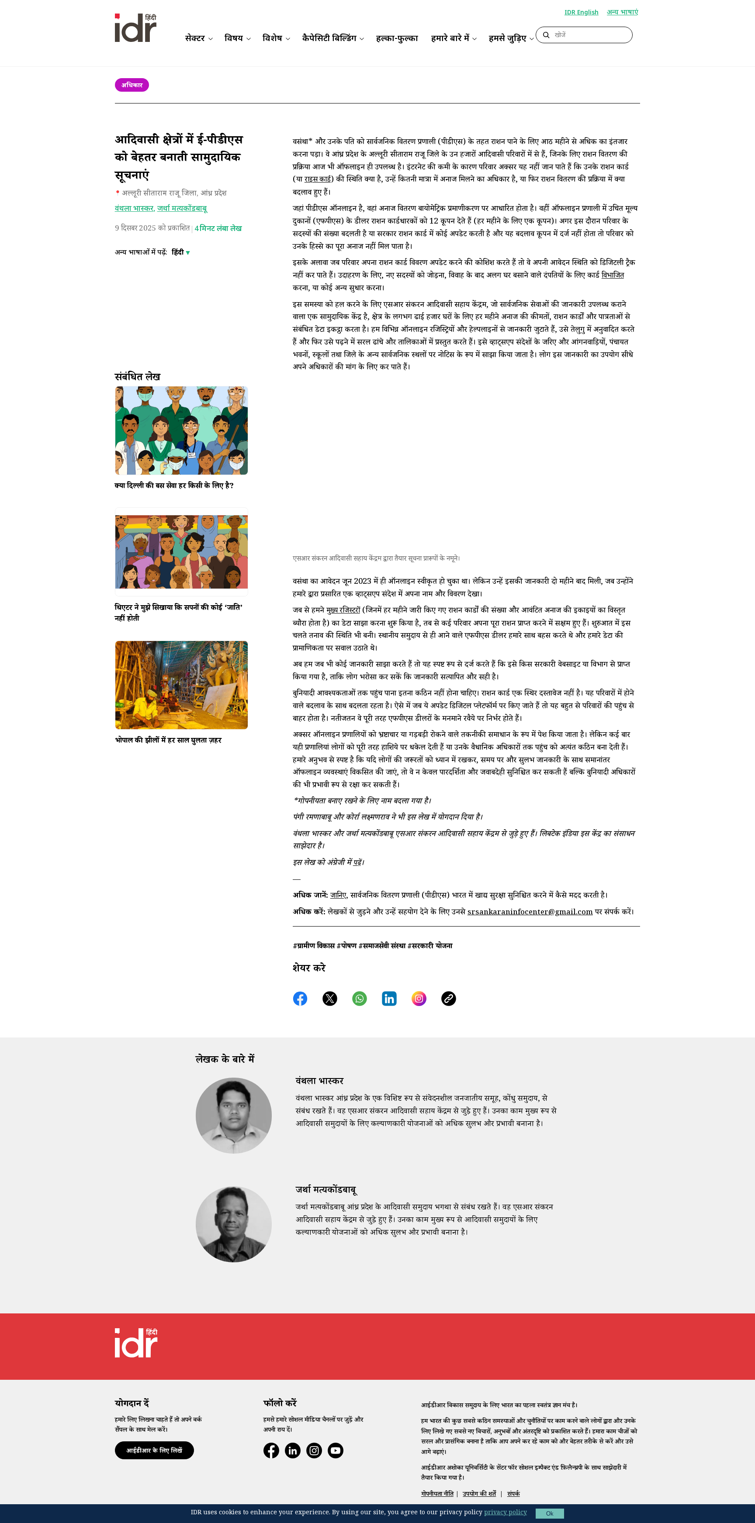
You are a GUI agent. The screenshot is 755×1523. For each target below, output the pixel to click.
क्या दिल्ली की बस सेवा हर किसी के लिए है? (174, 487)
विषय (234, 39)
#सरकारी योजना (429, 947)
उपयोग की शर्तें (479, 1495)
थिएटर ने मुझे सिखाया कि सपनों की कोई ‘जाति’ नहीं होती (179, 614)
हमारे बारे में (450, 39)
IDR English (582, 13)
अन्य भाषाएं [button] (622, 13)
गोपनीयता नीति (437, 1495)
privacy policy (505, 1513)
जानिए (338, 896)
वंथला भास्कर (134, 209)
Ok (550, 1513)
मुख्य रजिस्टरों (343, 611)
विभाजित (613, 276)
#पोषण (346, 947)
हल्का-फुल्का (397, 39)
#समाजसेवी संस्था (381, 947)
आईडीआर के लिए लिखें (154, 1452)
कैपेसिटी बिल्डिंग (329, 39)
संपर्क (513, 1495)
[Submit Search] (546, 35)
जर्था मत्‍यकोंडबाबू (182, 209)
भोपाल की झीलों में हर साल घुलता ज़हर (168, 742)
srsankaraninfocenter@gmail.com (530, 913)
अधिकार (131, 86)
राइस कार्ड (318, 180)
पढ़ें (357, 863)
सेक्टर (195, 39)
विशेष (272, 39)
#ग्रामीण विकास (314, 947)
